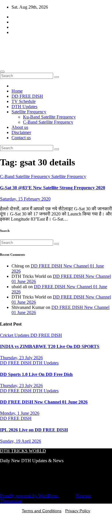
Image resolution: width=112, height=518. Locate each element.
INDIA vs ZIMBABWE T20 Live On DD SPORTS (49, 346)
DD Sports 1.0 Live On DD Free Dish (36, 374)
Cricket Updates (15, 335)
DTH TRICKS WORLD (56, 46)
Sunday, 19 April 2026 (20, 441)
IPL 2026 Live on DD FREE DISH (34, 429)
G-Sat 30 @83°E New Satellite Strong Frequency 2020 (52, 187)
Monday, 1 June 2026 (19, 413)
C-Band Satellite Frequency (48, 122)
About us (19, 127)
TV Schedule (23, 101)
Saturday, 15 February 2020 (25, 198)
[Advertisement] (56, 504)
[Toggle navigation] (2, 71)
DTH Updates (24, 106)
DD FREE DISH (27, 96)
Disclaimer (21, 132)
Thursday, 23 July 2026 (21, 357)
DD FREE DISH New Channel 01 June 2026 (44, 402)
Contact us (21, 137)
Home (17, 91)
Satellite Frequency (28, 111)
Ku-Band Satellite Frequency (49, 116)
